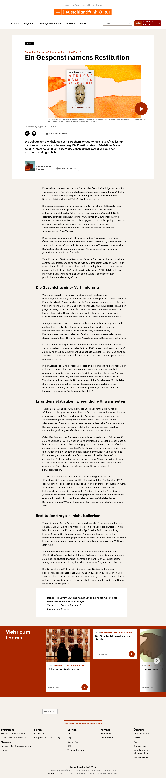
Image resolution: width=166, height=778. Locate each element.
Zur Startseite (50, 711)
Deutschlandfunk (71, 5)
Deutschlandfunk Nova (92, 5)
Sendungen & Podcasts (49, 23)
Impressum (110, 770)
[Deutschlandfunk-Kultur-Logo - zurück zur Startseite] (83, 12)
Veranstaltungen (75, 750)
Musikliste (70, 23)
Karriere (137, 741)
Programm (29, 23)
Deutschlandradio (142, 733)
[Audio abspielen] (141, 108)
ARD (62, 773)
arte (92, 773)
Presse (137, 737)
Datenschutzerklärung (61, 770)
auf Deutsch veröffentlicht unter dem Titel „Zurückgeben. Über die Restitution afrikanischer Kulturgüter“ (83, 266)
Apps (69, 737)
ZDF (70, 773)
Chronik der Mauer (107, 773)
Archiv (82, 23)
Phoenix (81, 773)
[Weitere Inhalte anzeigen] (155, 660)
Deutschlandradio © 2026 (83, 767)
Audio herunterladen (58, 133)
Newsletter (72, 741)
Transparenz (140, 746)
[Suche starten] (129, 23)
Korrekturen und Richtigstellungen (142, 751)
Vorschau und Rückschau (13, 733)
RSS (69, 746)
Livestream (39, 733)
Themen (13, 23)
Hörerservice (107, 733)
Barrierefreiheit (141, 757)
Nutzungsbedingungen (88, 770)
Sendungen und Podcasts (13, 737)
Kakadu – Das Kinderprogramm (16, 746)
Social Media (107, 737)
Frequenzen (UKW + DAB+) (47, 737)
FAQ (69, 733)
